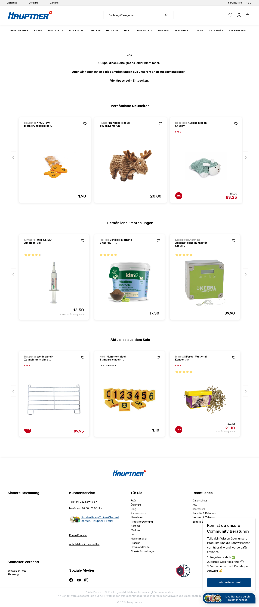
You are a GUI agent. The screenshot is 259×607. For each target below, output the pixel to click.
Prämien (135, 542)
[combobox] (133, 15)
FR (246, 2)
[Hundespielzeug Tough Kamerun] (130, 166)
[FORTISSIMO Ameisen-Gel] (54, 283)
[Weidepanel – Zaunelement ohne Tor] (54, 400)
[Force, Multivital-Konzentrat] (205, 400)
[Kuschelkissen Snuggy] (206, 166)
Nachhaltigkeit (139, 538)
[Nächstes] (245, 157)
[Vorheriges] (13, 157)
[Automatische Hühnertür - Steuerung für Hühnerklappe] (205, 283)
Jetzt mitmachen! (229, 582)
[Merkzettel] (230, 15)
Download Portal (140, 547)
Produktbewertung (142, 521)
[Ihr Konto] (239, 15)
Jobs (134, 534)
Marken (135, 530)
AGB (195, 504)
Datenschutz (200, 500)
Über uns (136, 504)
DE (249, 2)
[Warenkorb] (247, 15)
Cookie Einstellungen (143, 551)
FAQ (133, 500)
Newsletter (137, 517)
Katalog (135, 525)
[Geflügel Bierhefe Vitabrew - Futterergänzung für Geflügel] (129, 283)
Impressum (199, 508)
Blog (133, 508)
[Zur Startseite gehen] (30, 15)
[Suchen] (168, 15)
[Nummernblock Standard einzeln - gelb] (129, 400)
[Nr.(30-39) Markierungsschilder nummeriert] (55, 166)
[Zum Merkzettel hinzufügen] (84, 123)
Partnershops (138, 513)
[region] (129, 158)
